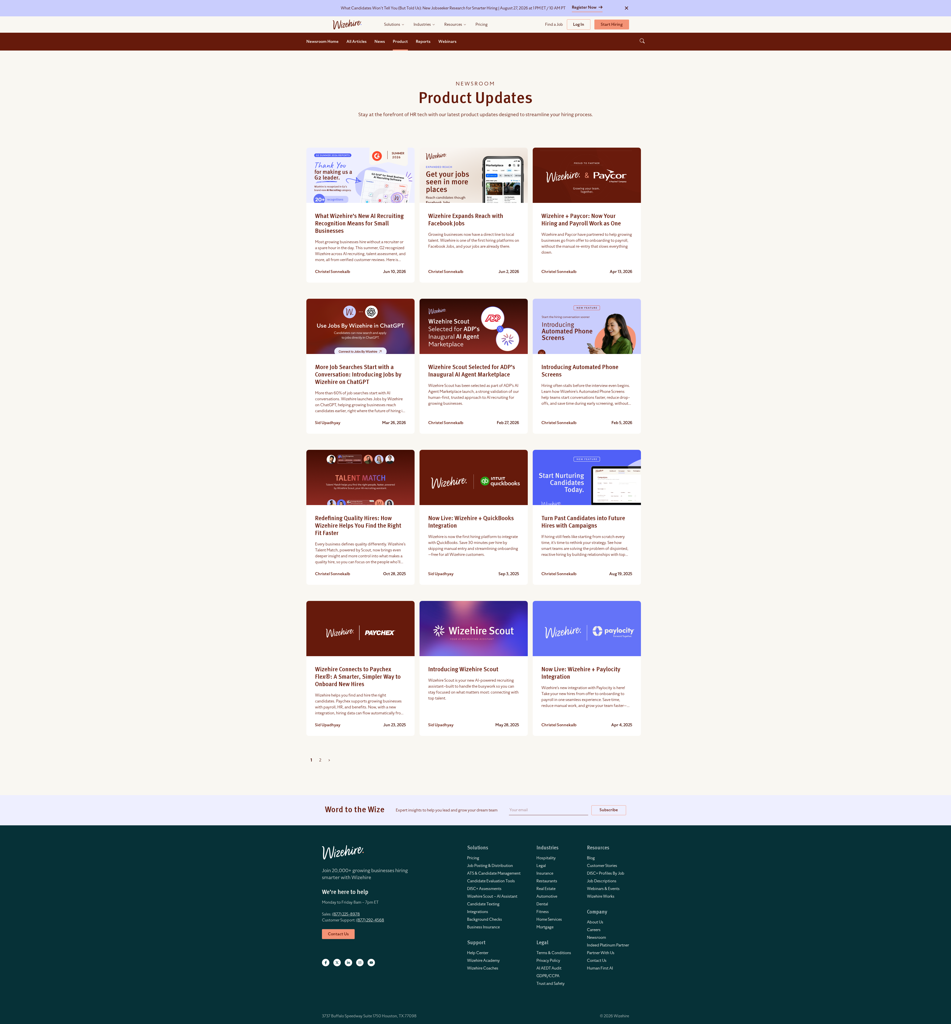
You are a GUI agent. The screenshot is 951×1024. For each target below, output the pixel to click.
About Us (595, 922)
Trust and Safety (550, 983)
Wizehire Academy (483, 960)
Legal (541, 865)
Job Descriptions (601, 881)
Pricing (473, 858)
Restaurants (546, 881)
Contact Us (597, 960)
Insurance (544, 873)
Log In (578, 24)
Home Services (549, 919)
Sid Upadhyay (327, 423)
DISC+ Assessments (484, 888)
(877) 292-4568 (370, 920)
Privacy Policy (548, 960)
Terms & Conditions (553, 953)
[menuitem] (494, 858)
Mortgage (545, 927)
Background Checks (484, 919)
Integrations (477, 912)
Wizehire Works (600, 896)
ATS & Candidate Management (494, 873)
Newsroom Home (322, 41)
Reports (423, 41)
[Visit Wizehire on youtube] (371, 962)
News (379, 41)
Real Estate (545, 888)
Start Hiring (612, 24)
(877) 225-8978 (346, 914)
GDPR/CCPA (547, 976)
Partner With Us (600, 953)
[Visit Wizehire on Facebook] (325, 962)
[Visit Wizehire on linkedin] (348, 962)
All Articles (356, 41)
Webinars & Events (603, 888)
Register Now (584, 7)
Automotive (546, 896)
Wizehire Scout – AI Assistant (492, 896)
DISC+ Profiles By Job (605, 873)
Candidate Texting (483, 904)
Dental (542, 904)
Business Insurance (483, 927)
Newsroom (596, 937)
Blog (591, 858)
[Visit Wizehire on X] (337, 962)
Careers (594, 930)
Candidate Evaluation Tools (491, 881)
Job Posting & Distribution (490, 865)
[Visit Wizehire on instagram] (360, 962)
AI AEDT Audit (548, 968)
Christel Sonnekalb (332, 271)
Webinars (447, 41)
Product (400, 41)
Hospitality (546, 858)
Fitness (542, 912)
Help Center (477, 953)
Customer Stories (602, 865)
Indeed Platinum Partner (608, 945)
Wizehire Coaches (482, 968)
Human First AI (600, 968)
